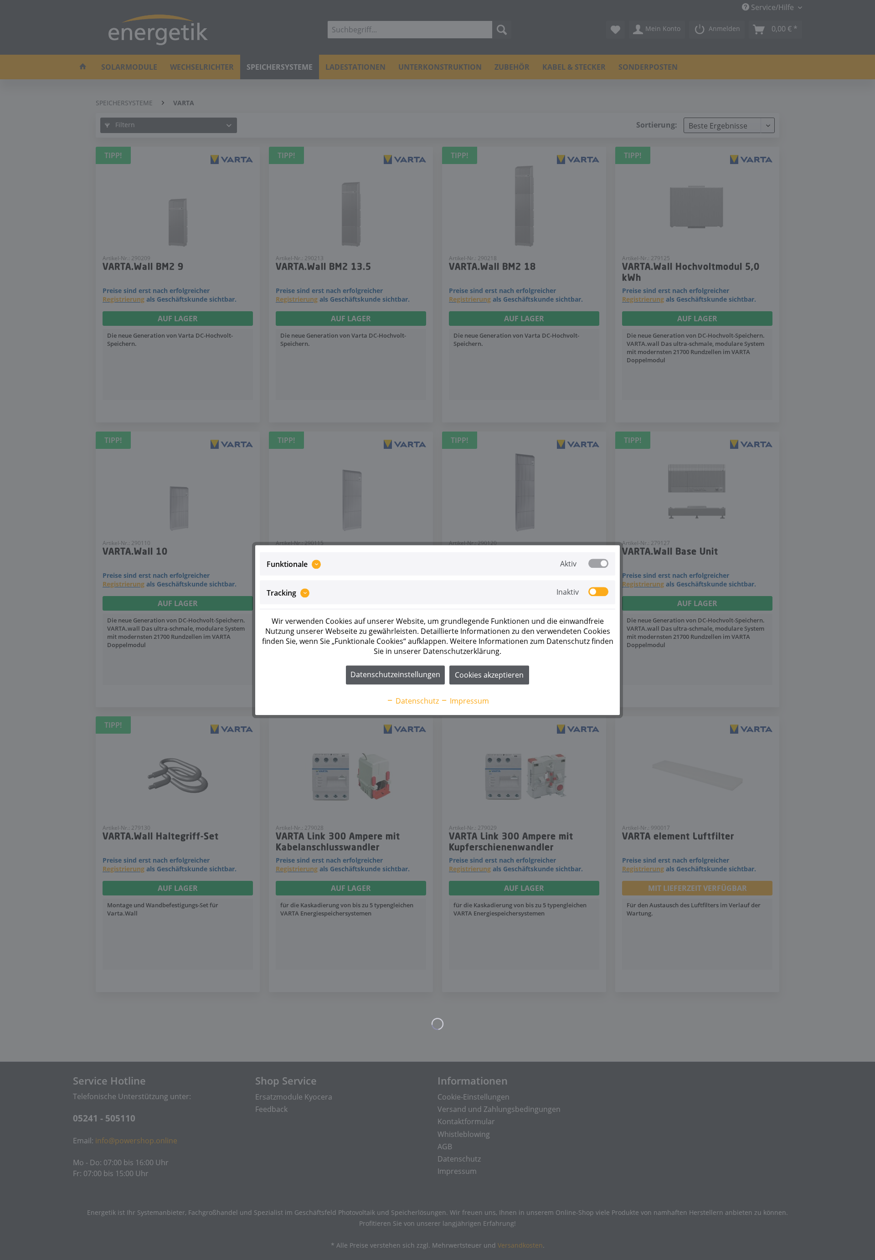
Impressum (468, 701)
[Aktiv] (598, 563)
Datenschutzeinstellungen (395, 674)
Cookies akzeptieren (489, 675)
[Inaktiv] (598, 592)
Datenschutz (416, 701)
